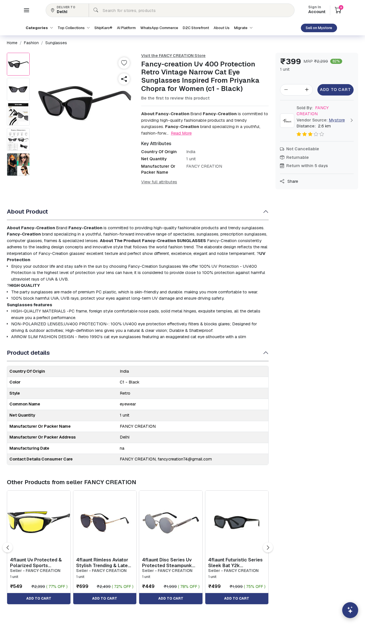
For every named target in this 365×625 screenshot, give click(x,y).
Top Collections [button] (72, 27)
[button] (26, 10)
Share (292, 181)
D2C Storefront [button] (196, 27)
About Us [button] (222, 27)
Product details (28, 352)
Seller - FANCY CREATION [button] (35, 570)
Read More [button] (181, 133)
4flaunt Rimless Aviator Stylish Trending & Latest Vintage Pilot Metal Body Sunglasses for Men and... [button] (104, 562)
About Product (27, 211)
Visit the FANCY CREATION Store (173, 55)
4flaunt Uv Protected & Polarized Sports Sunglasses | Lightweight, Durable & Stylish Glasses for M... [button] (38, 562)
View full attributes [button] (159, 181)
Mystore (337, 120)
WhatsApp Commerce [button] (159, 27)
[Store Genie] (350, 610)
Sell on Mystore (319, 27)
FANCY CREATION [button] (313, 111)
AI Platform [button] (126, 27)
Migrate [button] (241, 27)
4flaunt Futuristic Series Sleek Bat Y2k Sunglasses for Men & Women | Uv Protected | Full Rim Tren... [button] (235, 562)
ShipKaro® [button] (103, 27)
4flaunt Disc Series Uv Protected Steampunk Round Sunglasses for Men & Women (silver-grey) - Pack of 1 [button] (167, 562)
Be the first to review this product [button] (175, 98)
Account (316, 10)
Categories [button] (37, 27)
